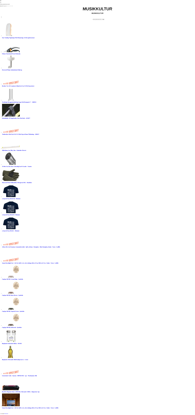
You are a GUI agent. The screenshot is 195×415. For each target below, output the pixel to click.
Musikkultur (6, 413)
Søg (103, 19)
